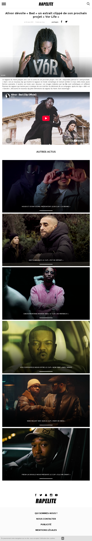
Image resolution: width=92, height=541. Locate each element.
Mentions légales (46, 530)
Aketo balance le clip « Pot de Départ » (46, 260)
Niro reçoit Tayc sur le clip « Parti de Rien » (46, 421)
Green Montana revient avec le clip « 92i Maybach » (46, 314)
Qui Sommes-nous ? (46, 513)
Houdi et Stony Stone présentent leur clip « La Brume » (46, 206)
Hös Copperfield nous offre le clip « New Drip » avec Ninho (46, 367)
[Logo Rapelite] (46, 4)
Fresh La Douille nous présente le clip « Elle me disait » (46, 475)
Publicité (46, 524)
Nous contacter (46, 519)
